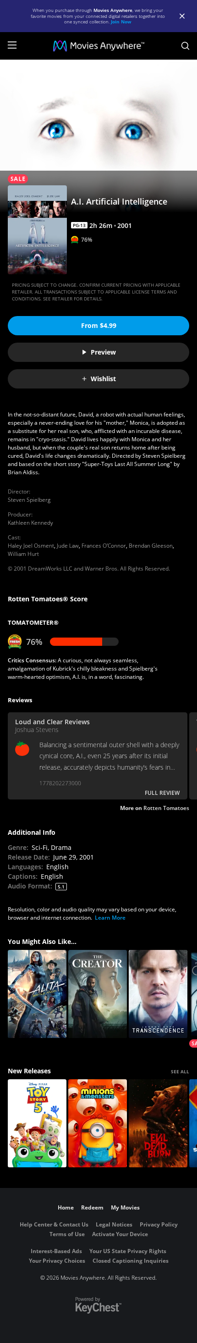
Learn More (110, 917)
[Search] (185, 46)
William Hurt (23, 554)
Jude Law (68, 545)
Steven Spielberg (29, 500)
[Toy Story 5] (37, 1123)
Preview (103, 352)
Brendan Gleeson (151, 545)
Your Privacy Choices (57, 1261)
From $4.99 (98, 325)
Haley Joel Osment (31, 545)
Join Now (121, 21)
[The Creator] (97, 994)
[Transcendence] (158, 994)
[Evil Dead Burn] (158, 1123)
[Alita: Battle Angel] (37, 994)
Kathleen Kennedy (30, 523)
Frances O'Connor (104, 545)
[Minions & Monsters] (97, 1123)
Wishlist (103, 378)
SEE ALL (180, 1071)
